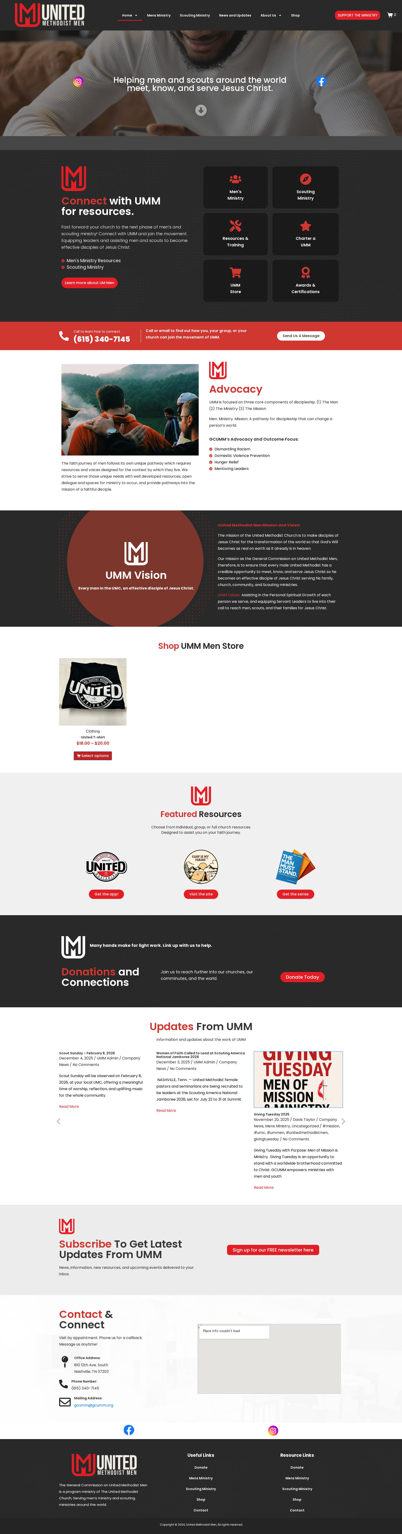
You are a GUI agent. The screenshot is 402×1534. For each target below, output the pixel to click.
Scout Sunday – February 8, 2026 (87, 1053)
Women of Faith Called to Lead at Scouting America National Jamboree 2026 (200, 1055)
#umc (259, 1132)
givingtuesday (266, 1139)
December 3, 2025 (173, 1062)
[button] (58, 1121)
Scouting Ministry (195, 15)
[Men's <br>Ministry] (235, 179)
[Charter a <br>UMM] (305, 226)
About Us (268, 15)
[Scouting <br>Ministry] (305, 179)
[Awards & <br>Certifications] (305, 272)
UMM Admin (107, 1058)
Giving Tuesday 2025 (271, 1114)
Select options (95, 755)
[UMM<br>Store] (235, 272)
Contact (201, 1510)
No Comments (86, 1064)
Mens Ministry (159, 15)
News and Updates (235, 15)
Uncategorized (305, 1126)
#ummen (275, 1132)
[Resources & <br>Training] (235, 226)
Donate (201, 1467)
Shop (295, 15)
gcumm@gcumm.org (93, 1405)
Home (127, 15)
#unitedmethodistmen (307, 1132)
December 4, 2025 (76, 1058)
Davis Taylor (304, 1119)
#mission (330, 1126)
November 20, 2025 (271, 1119)
